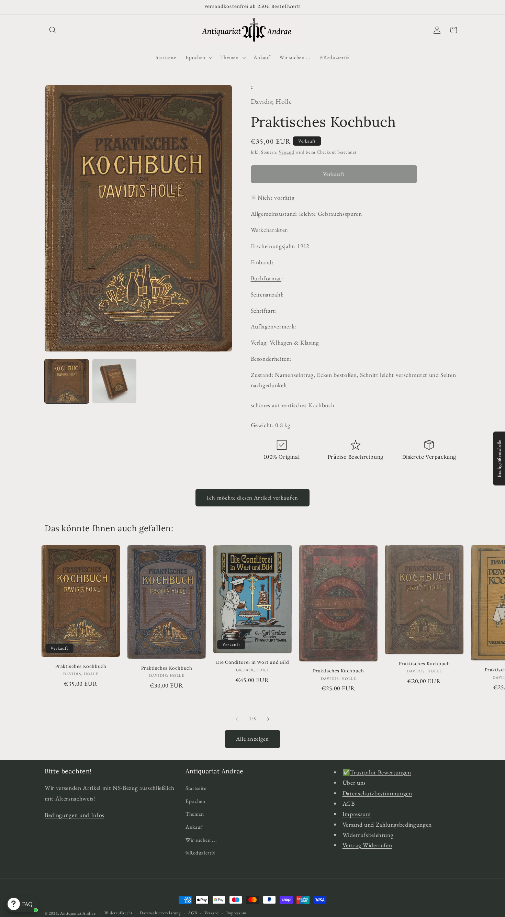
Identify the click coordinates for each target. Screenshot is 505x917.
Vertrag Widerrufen (367, 845)
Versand (286, 152)
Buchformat (266, 278)
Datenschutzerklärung (160, 913)
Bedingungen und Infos (74, 814)
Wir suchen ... (201, 839)
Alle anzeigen (252, 738)
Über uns (354, 782)
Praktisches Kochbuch (80, 666)
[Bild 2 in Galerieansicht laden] (114, 381)
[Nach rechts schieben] (268, 718)
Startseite (196, 788)
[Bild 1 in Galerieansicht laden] (67, 381)
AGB (349, 803)
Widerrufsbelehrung (368, 835)
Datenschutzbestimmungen (377, 793)
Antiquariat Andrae (78, 913)
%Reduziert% (200, 852)
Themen (195, 813)
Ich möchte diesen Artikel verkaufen (252, 497)
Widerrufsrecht (118, 913)
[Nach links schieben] (236, 718)
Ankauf (194, 826)
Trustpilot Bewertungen (380, 772)
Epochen (195, 801)
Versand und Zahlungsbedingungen (387, 824)
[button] (53, 30)
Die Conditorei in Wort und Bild (252, 662)
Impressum (357, 814)
